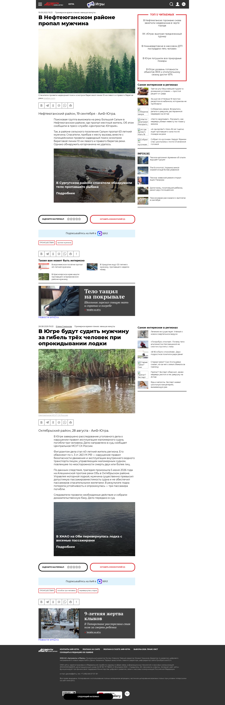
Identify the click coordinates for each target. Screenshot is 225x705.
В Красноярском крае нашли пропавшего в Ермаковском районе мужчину (65, 276)
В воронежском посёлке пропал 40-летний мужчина (67, 265)
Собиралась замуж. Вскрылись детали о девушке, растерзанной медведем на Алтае (166, 111)
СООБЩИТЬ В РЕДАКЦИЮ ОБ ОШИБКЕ (76, 652)
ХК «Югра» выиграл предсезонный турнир (162, 35)
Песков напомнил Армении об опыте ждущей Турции (168, 158)
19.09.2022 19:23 (45, 12)
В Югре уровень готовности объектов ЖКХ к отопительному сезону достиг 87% (162, 72)
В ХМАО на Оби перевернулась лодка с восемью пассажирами (89, 538)
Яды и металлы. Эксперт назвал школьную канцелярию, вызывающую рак (166, 384)
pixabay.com (49, 98)
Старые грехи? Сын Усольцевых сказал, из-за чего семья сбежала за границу (168, 364)
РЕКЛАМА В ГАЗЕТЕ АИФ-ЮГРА (116, 649)
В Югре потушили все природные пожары (162, 59)
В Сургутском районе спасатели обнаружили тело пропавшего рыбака (94, 185)
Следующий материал (88, 697)
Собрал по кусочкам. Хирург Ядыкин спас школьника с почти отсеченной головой (168, 141)
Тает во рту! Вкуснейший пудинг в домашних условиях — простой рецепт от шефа (167, 91)
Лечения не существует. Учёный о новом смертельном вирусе (167, 332)
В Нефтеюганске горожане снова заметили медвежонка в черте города (162, 23)
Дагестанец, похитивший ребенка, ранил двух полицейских (166, 189)
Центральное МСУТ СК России (53, 415)
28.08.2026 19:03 (45, 326)
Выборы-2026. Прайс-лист (146, 649)
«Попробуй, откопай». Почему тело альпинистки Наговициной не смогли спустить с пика (168, 344)
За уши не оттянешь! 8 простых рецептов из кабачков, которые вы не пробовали (168, 101)
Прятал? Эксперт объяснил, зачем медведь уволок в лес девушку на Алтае (167, 374)
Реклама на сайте (91, 649)
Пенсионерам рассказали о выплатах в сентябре (168, 199)
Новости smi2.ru (48, 317)
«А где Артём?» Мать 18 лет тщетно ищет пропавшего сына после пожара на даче (167, 131)
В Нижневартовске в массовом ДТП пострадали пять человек (162, 47)
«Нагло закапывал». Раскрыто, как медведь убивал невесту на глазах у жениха (168, 121)
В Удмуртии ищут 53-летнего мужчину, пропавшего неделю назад (114, 267)
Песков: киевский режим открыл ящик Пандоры (165, 179)
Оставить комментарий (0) (112, 219)
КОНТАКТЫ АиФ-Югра (69, 649)
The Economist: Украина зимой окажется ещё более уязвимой (164, 169)
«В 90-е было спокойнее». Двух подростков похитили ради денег (167, 353)
